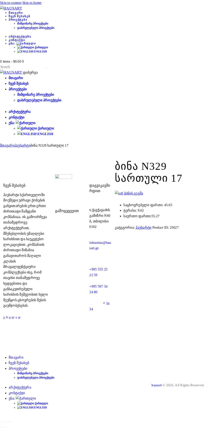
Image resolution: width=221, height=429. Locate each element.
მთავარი (7, 145)
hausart (157, 385)
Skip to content (10, 3)
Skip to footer (32, 3)
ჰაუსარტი (22, 145)
